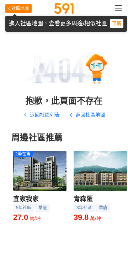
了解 (117, 23)
